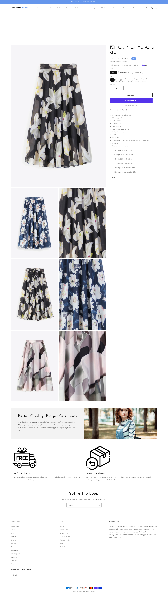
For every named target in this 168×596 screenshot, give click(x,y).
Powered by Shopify (90, 591)
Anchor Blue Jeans (81, 591)
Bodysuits (14, 543)
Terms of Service (65, 540)
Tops (12, 533)
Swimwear (14, 557)
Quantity (112, 84)
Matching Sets (15, 554)
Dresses (13, 540)
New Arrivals (15, 526)
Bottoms (14, 536)
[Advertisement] (84, 26)
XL (130, 80)
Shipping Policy (65, 536)
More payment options (131, 105)
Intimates (14, 560)
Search (62, 526)
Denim (13, 530)
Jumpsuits (14, 550)
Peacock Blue (124, 72)
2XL (137, 80)
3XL (144, 80)
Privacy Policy (64, 530)
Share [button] (114, 177)
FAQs (61, 543)
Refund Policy (64, 533)
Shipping (112, 61)
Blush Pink (137, 72)
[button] (45, 8)
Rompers (14, 547)
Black (113, 72)
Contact (62, 547)
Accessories (14, 564)
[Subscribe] (99, 505)
